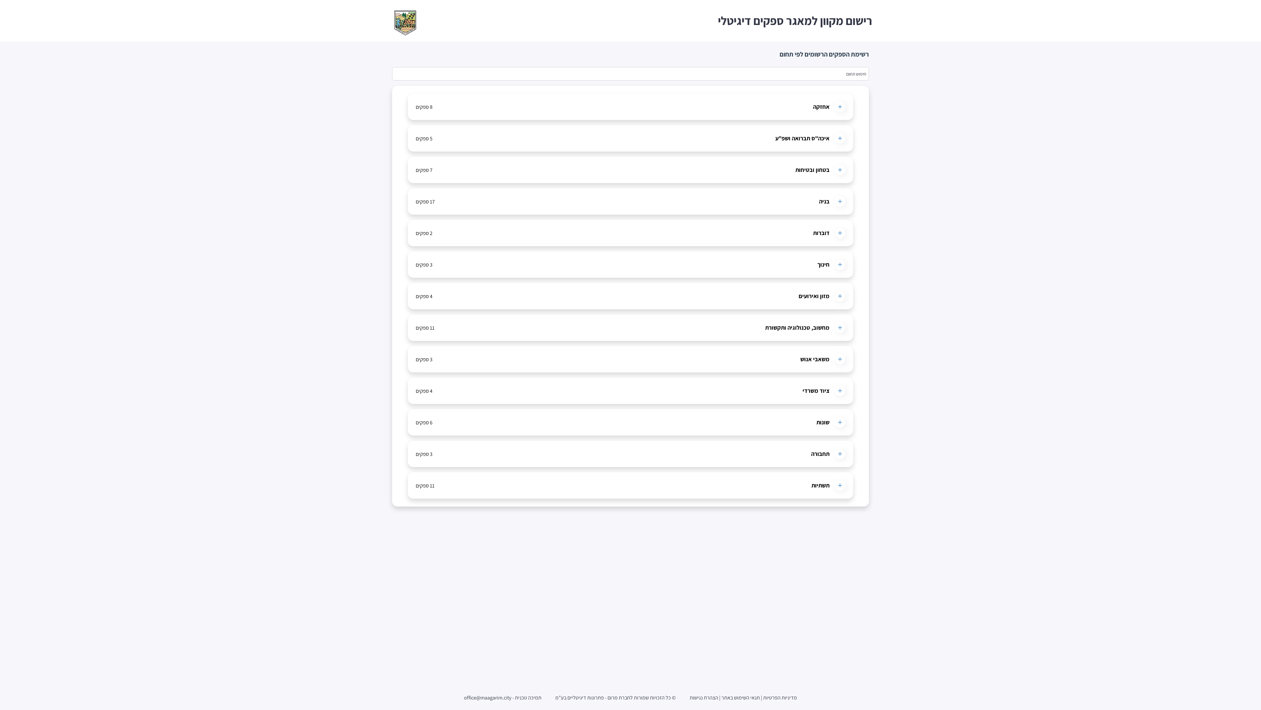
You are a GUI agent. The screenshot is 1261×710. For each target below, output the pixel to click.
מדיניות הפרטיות (780, 697)
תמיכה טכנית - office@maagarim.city (503, 697)
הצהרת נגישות (704, 697)
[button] (630, 107)
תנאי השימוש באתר (740, 697)
